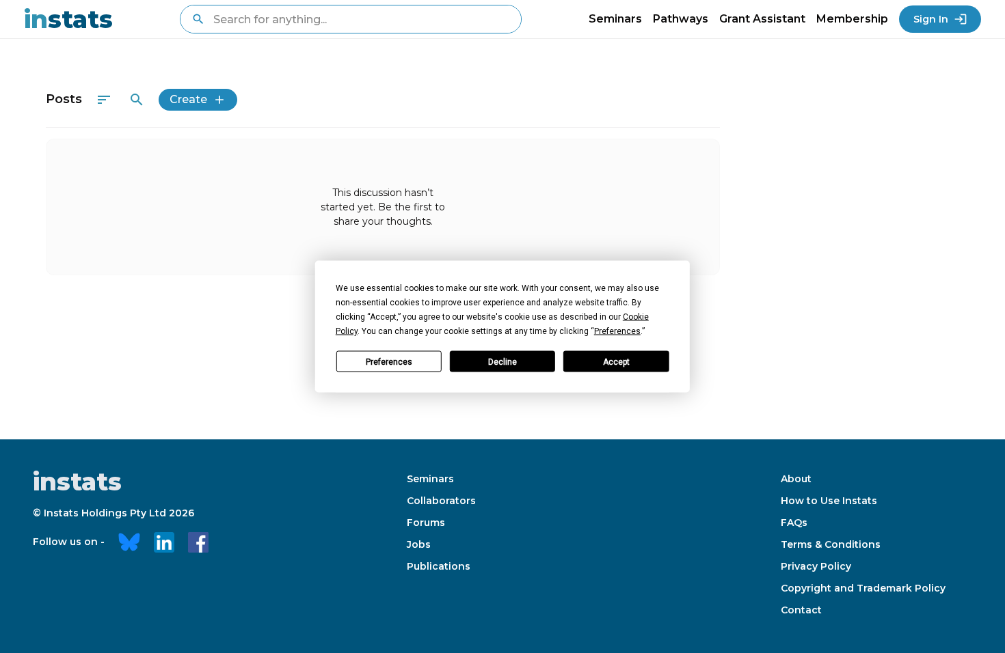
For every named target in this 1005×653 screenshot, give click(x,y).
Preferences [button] (617, 331)
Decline (502, 361)
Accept (616, 361)
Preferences (389, 361)
